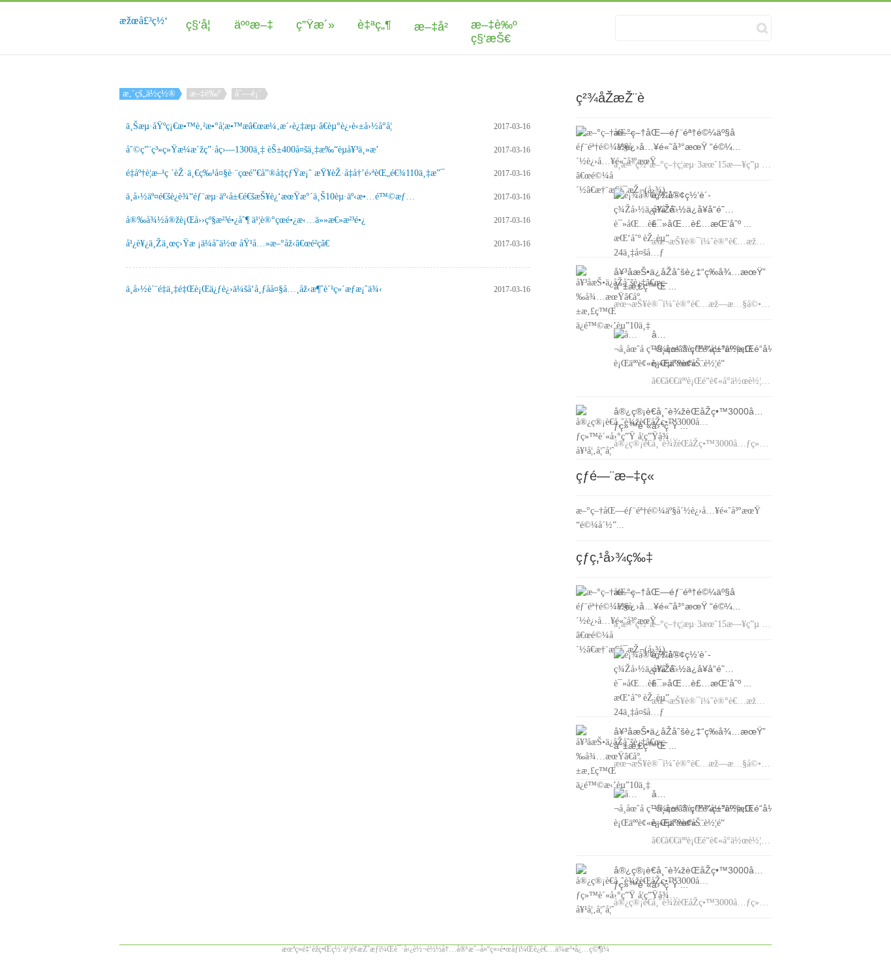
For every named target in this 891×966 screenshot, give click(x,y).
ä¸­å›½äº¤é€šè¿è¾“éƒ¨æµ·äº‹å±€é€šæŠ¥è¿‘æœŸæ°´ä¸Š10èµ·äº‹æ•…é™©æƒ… (270, 196)
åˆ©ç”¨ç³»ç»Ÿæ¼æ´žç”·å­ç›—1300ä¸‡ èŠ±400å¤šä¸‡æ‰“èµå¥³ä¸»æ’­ (252, 149)
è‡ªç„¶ (374, 24)
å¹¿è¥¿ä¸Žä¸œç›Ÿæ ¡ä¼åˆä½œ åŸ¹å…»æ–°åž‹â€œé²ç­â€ (227, 243)
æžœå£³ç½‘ (143, 20)
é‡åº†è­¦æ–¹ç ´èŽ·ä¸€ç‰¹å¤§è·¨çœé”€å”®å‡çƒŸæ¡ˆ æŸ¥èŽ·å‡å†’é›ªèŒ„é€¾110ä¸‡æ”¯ (285, 173)
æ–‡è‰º (494, 24)
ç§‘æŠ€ (491, 38)
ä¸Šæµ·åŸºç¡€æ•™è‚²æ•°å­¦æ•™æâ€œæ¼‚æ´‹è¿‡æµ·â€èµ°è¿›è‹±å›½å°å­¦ (259, 126)
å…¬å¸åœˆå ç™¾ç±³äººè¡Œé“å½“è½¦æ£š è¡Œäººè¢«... (732, 348)
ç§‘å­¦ (198, 24)
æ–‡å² (431, 26)
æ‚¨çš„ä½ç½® (149, 93)
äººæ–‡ (253, 24)
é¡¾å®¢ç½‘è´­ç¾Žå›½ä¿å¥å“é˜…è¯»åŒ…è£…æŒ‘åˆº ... (701, 209)
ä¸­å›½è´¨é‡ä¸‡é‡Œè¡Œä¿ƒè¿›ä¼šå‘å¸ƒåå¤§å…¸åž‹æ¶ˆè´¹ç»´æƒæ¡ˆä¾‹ (254, 289)
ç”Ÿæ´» (315, 24)
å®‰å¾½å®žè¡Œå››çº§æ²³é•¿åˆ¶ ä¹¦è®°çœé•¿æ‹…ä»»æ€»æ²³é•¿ (245, 220)
